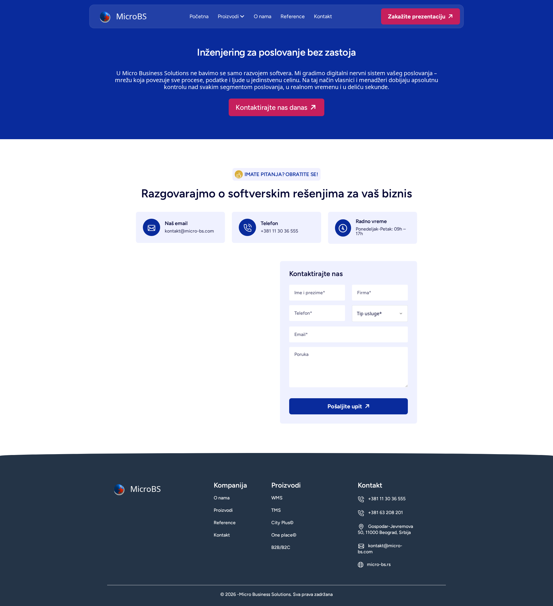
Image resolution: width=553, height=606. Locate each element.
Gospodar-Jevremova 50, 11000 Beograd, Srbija (385, 529)
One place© (283, 535)
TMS (276, 510)
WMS (277, 498)
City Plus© (282, 522)
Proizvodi (229, 16)
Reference (293, 16)
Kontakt (323, 16)
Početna (199, 16)
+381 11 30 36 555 (279, 231)
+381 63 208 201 (385, 512)
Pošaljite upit (345, 406)
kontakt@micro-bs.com (189, 231)
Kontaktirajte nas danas (272, 107)
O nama (262, 16)
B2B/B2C (280, 547)
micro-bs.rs (378, 564)
